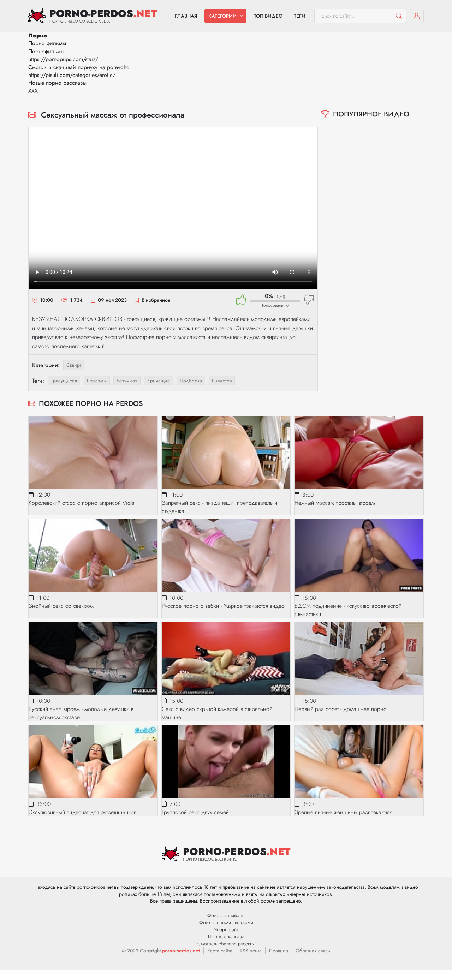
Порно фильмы (47, 43)
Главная (186, 15)
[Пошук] (399, 16)
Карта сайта (219, 950)
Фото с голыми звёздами (226, 922)
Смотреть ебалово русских (226, 943)
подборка (191, 380)
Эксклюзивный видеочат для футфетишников (82, 812)
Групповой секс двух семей (195, 812)
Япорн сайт (226, 929)
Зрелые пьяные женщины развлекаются (343, 812)
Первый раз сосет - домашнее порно (341, 709)
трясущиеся (64, 380)
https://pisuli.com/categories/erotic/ (71, 75)
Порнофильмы (46, 51)
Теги (299, 15)
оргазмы (97, 380)
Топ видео (268, 15)
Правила (278, 950)
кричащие (158, 380)
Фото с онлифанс (226, 915)
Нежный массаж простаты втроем (335, 503)
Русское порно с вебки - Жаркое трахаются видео (223, 606)
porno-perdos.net (181, 950)
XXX (33, 91)
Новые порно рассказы (57, 83)
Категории (222, 15)
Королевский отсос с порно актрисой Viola (81, 503)
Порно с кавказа (226, 936)
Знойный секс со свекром (61, 606)
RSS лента (251, 950)
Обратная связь (313, 950)
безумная (127, 380)
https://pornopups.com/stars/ (63, 59)
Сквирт (73, 365)
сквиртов (222, 380)
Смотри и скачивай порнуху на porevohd (79, 67)
